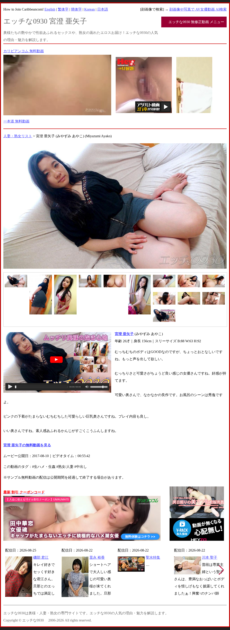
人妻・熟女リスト (17, 136)
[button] (221, 570)
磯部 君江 (41, 557)
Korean (89, 9)
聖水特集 (153, 557)
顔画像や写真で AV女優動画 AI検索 (198, 9)
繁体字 (63, 9)
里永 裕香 (97, 557)
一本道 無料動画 (16, 121)
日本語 (102, 9)
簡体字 (76, 9)
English (49, 9)
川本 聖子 (209, 557)
